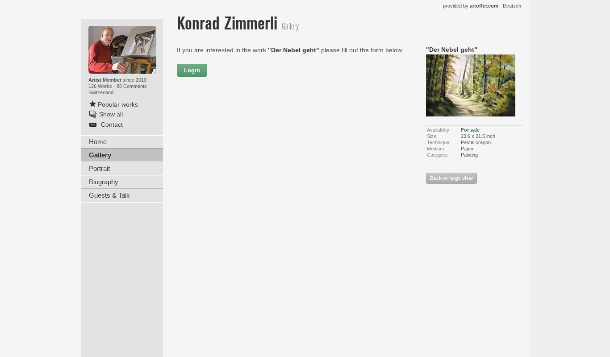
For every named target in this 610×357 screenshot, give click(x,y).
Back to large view (451, 178)
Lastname (224, 108)
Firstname (257, 70)
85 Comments (132, 86)
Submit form (296, 246)
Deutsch (512, 5)
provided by (470, 5)
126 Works (100, 86)
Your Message (217, 146)
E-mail (230, 127)
